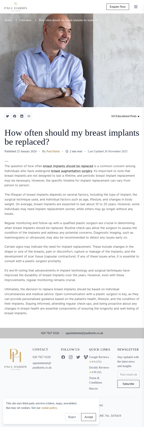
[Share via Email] (29, 116)
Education (25, 20)
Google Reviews (100, 359)
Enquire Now (118, 6)
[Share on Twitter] (7, 116)
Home (8, 20)
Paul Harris (53, 151)
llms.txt (93, 388)
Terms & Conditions (95, 380)
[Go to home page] (15, 359)
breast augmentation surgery (71, 171)
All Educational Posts (125, 116)
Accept (88, 417)
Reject (72, 417)
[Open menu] (136, 6)
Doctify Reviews (100, 370)
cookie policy (49, 407)
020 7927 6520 (50, 333)
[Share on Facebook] (15, 116)
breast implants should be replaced (68, 166)
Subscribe (128, 383)
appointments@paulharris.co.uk (84, 333)
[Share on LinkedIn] (22, 116)
